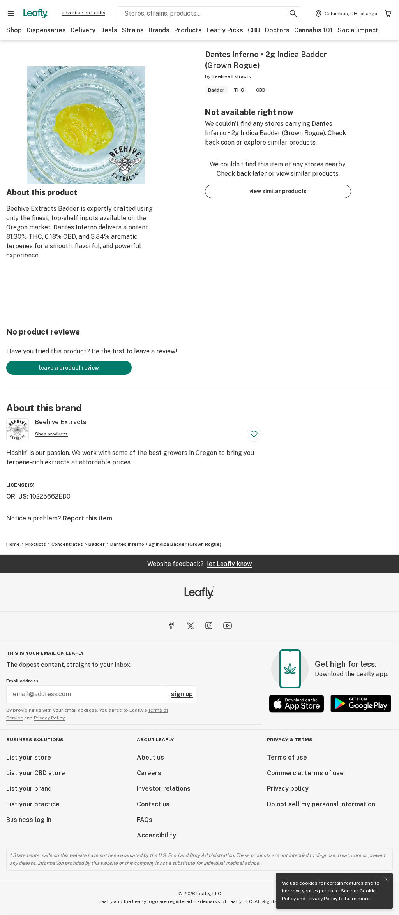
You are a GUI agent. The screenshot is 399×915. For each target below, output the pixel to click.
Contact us (153, 804)
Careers (149, 773)
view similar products (278, 191)
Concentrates (67, 544)
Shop (14, 30)
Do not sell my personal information (321, 804)
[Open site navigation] (11, 13)
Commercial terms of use (305, 773)
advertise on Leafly (83, 13)
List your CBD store (35, 773)
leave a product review (69, 368)
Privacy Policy (322, 898)
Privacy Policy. (49, 718)
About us (150, 757)
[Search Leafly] (293, 13)
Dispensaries (46, 30)
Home (13, 544)
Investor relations (164, 788)
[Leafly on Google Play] (360, 704)
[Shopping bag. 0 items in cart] (388, 13)
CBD (254, 30)
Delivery (83, 30)
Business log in (28, 819)
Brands (158, 30)
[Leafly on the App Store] (296, 704)
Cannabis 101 (313, 30)
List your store (28, 757)
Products (188, 30)
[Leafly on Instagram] (209, 625)
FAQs (144, 819)
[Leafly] (35, 13)
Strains (133, 30)
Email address (22, 681)
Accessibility (156, 835)
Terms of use (287, 757)
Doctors (277, 30)
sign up (182, 694)
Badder (96, 544)
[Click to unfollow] (254, 434)
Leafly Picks (225, 30)
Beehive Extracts (231, 76)
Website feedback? (199, 564)
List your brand (29, 788)
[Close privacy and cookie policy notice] (386, 879)
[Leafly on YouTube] (227, 625)
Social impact (357, 30)
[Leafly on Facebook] (171, 625)
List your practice (33, 804)
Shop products (51, 434)
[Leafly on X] (190, 625)
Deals (108, 30)
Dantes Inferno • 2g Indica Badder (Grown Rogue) (165, 544)
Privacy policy (288, 788)
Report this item (87, 518)
